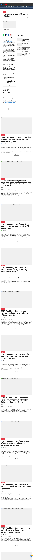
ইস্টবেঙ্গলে (4, 42)
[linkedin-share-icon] (8, 35)
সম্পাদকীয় (17, 6)
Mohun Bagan (6, 108)
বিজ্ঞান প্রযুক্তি (22, 6)
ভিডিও (9, 6)
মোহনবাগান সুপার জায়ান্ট (9, 41)
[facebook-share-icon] (7, 35)
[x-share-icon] (5, 35)
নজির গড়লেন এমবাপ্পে (16, 540)
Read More (16, 154)
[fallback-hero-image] (19, 39)
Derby (10, 106)
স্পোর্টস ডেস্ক (4, 187)
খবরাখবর (5, 6)
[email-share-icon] (10, 35)
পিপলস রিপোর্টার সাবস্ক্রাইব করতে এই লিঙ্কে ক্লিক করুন (9, 103)
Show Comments (9, 111)
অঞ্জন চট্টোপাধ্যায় (7, 31)
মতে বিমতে (12, 6)
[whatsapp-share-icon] (3, 35)
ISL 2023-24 (11, 108)
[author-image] (3, 31)
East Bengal (5, 106)
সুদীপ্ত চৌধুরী (4, 274)
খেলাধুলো (27, 6)
